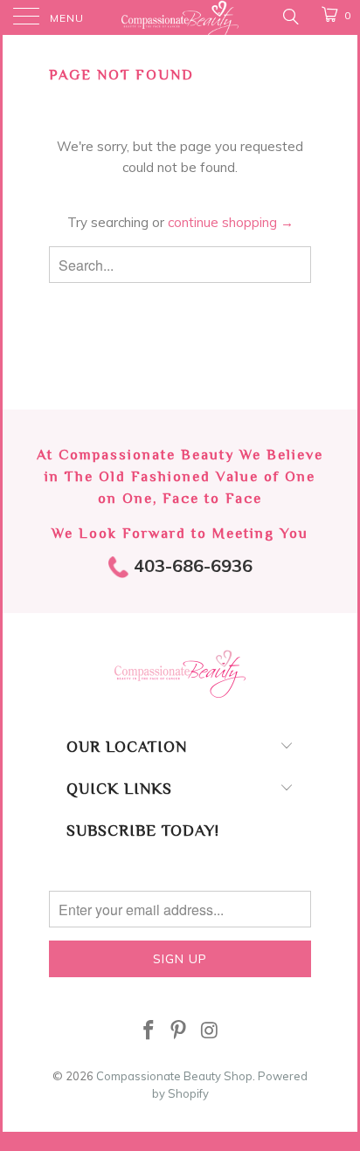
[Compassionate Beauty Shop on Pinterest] (179, 1032)
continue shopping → (231, 222)
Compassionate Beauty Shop (174, 1076)
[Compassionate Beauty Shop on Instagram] (210, 1032)
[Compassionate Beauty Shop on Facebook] (148, 1032)
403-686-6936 (191, 565)
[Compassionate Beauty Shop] (180, 17)
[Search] (289, 15)
